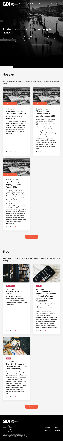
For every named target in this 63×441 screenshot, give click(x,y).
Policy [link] (8, 358)
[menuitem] (59, 4)
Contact (47, 427)
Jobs (56, 427)
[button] (5, 430)
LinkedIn (57, 430)
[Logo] (10, 4)
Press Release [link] (10, 285)
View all (31, 237)
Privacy (47, 430)
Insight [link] (38, 285)
